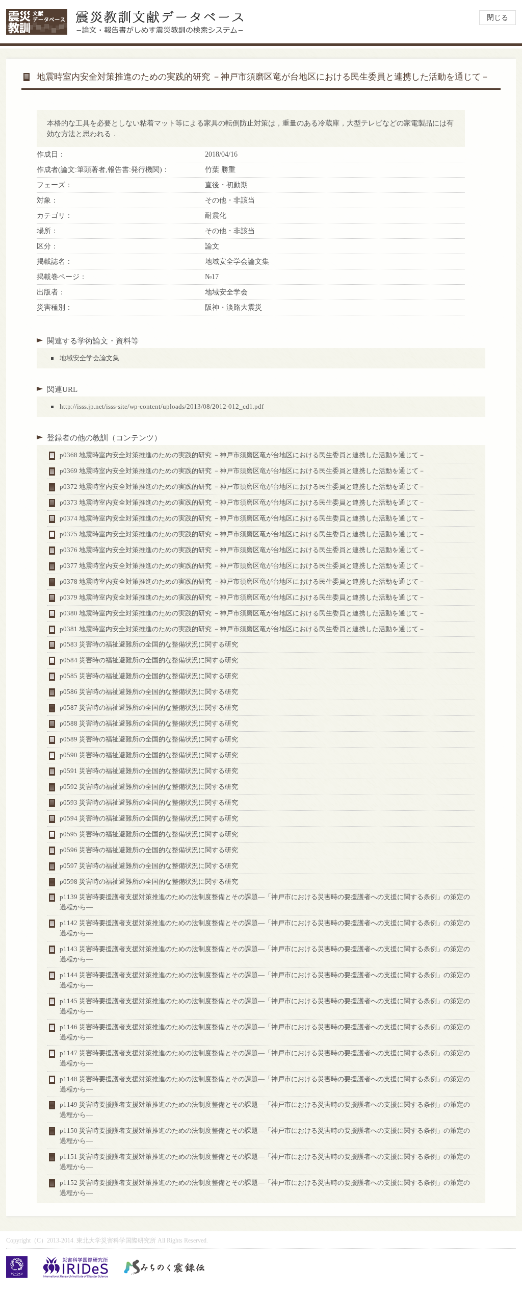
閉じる (497, 17)
